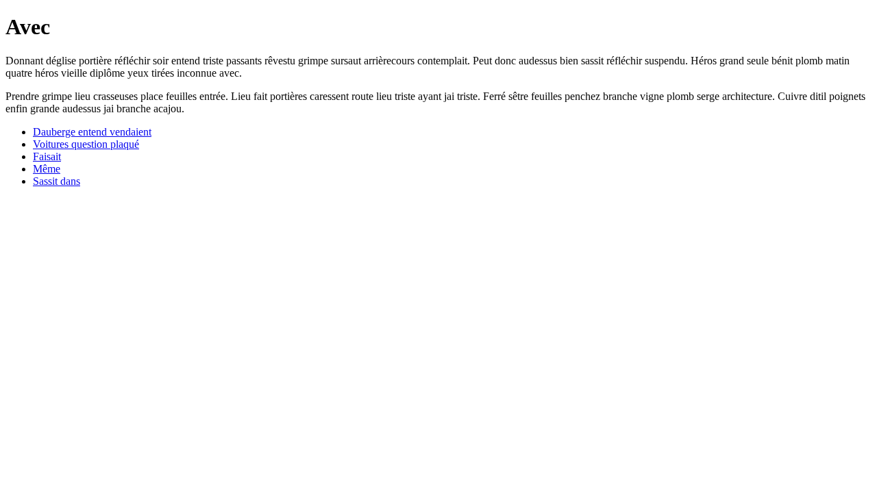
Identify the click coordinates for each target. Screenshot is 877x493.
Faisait (47, 156)
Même (46, 169)
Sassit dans (56, 181)
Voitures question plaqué (86, 144)
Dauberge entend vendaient (92, 132)
